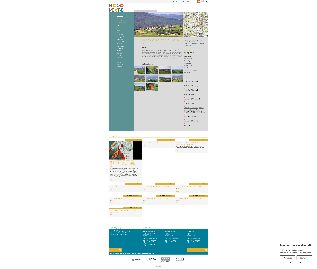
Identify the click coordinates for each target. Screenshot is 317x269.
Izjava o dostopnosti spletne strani (120, 253)
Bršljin (119, 18)
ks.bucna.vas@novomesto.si (196, 43)
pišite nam (114, 250)
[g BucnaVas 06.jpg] (152, 78)
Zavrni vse (304, 258)
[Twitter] (183, 1)
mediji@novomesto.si (195, 238)
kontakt (202, 1)
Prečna (119, 55)
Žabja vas (119, 67)
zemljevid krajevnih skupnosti (145, 11)
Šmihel (119, 62)
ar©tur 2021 (158, 266)
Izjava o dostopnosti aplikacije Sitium (143, 253)
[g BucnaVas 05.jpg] (140, 78)
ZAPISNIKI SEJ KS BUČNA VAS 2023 (123, 199)
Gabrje (119, 32)
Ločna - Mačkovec (122, 41)
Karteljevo (120, 39)
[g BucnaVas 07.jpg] (165, 78)
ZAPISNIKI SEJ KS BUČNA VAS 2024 (189, 187)
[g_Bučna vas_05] (152, 87)
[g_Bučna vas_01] (177, 78)
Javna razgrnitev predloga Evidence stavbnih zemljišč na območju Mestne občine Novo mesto (123, 164)
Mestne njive (121, 48)
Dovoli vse (287, 258)
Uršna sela (120, 64)
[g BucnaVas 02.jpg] (152, 70)
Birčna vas (120, 16)
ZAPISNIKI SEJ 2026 (150, 143)
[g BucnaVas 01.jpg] (140, 70)
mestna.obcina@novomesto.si (152, 238)
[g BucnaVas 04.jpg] (177, 70)
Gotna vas (120, 34)
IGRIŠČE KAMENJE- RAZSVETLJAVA (156, 187)
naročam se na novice (196, 250)
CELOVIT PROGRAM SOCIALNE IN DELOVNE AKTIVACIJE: (188, 144)
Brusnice (119, 20)
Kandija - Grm (121, 37)
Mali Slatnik (120, 46)
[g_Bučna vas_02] (140, 87)
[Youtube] (180, 1)
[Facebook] (173, 1)
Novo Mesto (120, 8)
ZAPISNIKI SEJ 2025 (117, 187)
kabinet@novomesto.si (173, 238)
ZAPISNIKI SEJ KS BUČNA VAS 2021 (189, 199)
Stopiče (119, 60)
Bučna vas (121, 22)
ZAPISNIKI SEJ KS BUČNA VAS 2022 (156, 199)
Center (119, 25)
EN (206, 2)
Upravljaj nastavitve (296, 263)
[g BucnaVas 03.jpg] (165, 70)
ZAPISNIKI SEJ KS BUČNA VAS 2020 (123, 210)
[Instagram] (176, 1)
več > (111, 179)
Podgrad (119, 53)
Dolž (118, 27)
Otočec (119, 50)
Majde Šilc (120, 44)
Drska (118, 30)
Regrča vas (120, 57)
